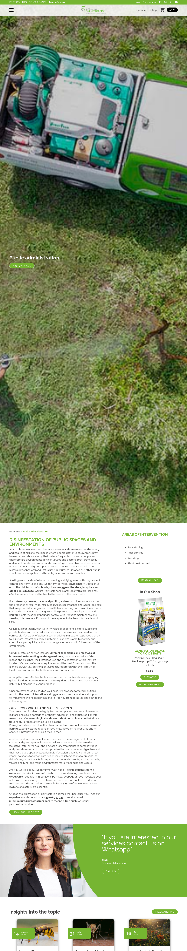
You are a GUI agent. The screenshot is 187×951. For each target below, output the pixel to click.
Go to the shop (149, 684)
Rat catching (135, 547)
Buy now (150, 677)
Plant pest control (138, 563)
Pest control (135, 552)
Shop (153, 10)
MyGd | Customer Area (146, 2)
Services (141, 10)
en (171, 9)
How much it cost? (26, 812)
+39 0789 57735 (22, 265)
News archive (164, 911)
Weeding (133, 558)
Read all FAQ (150, 580)
